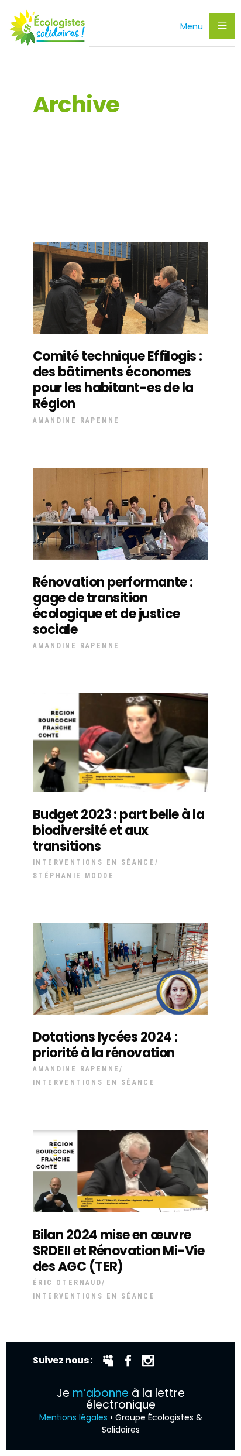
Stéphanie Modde (73, 876)
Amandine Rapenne (76, 420)
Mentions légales (73, 1417)
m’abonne (101, 1393)
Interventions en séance (94, 862)
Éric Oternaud (67, 1283)
